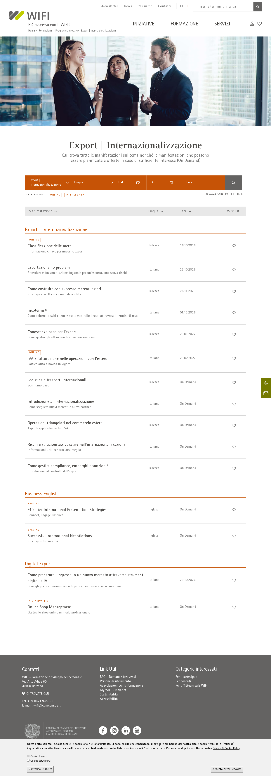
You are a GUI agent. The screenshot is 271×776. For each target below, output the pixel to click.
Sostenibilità (109, 695)
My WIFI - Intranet (113, 690)
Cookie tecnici (38, 756)
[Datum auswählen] (139, 183)
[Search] (257, 6)
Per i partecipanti (187, 677)
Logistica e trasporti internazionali (57, 380)
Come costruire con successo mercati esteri (64, 289)
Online (55, 195)
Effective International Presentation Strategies (67, 510)
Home (31, 30)
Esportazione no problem (49, 268)
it (187, 6)
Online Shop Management (50, 607)
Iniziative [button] (143, 24)
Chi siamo (145, 6)
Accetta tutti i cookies (227, 769)
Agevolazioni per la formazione (121, 686)
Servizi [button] (222, 24)
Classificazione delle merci (50, 246)
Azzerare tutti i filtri (226, 194)
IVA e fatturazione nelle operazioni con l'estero (67, 359)
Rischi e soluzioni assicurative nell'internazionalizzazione (76, 445)
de (182, 6)
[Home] (43, 19)
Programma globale (66, 30)
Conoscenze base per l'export (52, 332)
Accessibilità (109, 699)
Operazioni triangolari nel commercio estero (65, 423)
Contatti (164, 6)
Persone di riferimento (115, 681)
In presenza (75, 195)
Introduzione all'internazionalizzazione (61, 402)
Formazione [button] (184, 24)
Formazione (45, 30)
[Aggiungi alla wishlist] (234, 245)
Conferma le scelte (40, 769)
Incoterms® (37, 311)
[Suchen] (233, 182)
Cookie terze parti (40, 761)
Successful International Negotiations (60, 536)
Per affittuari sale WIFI (191, 686)
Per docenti (183, 681)
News (128, 6)
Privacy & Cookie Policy (226, 748)
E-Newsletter (108, 6)
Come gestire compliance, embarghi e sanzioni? (68, 466)
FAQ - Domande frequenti (118, 677)
